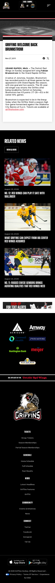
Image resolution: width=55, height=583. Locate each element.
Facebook (27, 532)
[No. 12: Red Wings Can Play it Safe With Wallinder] (27, 172)
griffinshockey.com (14, 109)
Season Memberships (28, 443)
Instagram (27, 537)
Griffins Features (27, 489)
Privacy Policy (16, 574)
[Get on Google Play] (37, 562)
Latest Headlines (27, 485)
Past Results (27, 471)
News (27, 514)
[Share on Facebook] (44, 59)
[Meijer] (37, 349)
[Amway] (37, 328)
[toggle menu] (48, 5)
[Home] (6, 5)
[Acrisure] (17, 328)
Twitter (27, 527)
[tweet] (48, 59)
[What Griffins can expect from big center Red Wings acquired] (27, 217)
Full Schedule (27, 466)
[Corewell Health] (17, 339)
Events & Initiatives (27, 509)
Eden (29, 578)
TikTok (27, 542)
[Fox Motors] (37, 339)
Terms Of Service (30, 574)
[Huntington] (17, 350)
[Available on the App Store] (17, 562)
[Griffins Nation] (27, 305)
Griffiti (27, 494)
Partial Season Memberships (27, 448)
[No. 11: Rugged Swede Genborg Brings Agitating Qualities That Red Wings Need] (27, 261)
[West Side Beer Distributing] (27, 361)
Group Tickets (27, 438)
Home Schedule (27, 461)
